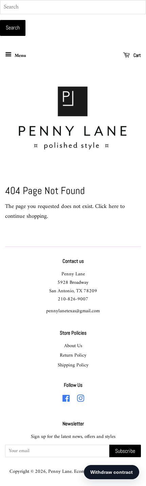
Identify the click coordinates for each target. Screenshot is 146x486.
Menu (19, 55)
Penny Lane (60, 471)
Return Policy (73, 355)
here (113, 207)
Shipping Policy (73, 365)
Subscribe (125, 451)
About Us (73, 346)
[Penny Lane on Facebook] (66, 400)
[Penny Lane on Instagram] (80, 400)
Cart (136, 55)
